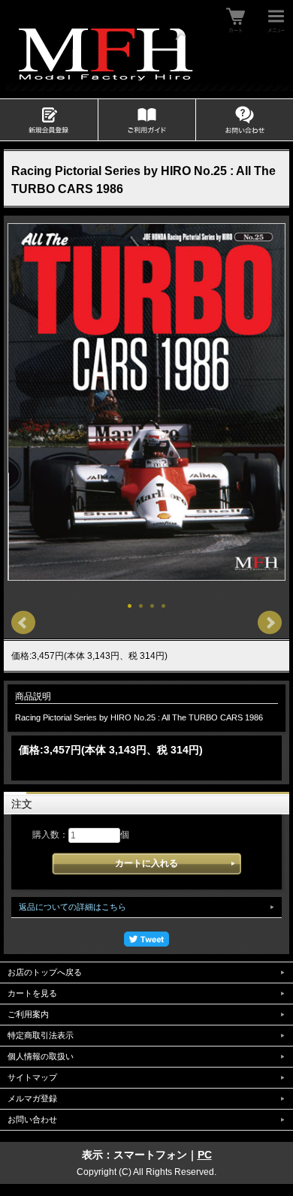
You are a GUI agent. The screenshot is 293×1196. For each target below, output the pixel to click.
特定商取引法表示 (41, 1035)
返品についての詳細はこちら (72, 906)
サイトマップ (32, 1077)
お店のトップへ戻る (45, 972)
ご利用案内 (28, 1014)
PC (205, 1155)
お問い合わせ (32, 1119)
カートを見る (32, 993)
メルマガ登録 (32, 1098)
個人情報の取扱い (41, 1056)
